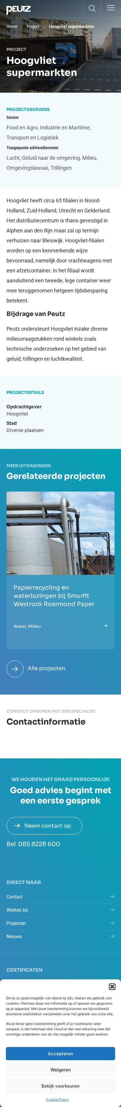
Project (33, 26)
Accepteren (60, 1053)
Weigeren (61, 1070)
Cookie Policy (57, 1099)
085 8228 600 (39, 844)
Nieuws (14, 936)
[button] (112, 987)
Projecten (16, 923)
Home (11, 26)
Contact (14, 897)
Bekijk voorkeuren (60, 1086)
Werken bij (17, 910)
